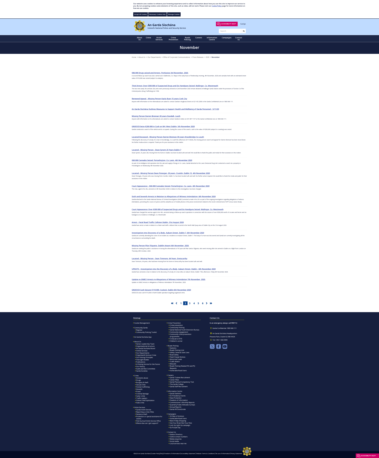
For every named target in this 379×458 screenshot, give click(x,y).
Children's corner (176, 341)
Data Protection (176, 398)
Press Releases (198, 57)
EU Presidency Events (178, 396)
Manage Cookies (174, 14)
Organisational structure (145, 346)
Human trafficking (143, 387)
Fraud (138, 391)
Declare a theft (141, 414)
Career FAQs (174, 380)
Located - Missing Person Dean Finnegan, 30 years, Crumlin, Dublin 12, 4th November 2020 (171, 173)
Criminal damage (142, 394)
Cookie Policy (217, 6)
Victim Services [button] (159, 38)
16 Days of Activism (177, 416)
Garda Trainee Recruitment (180, 377)
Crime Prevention (174, 323)
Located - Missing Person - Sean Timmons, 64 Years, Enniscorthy (159, 258)
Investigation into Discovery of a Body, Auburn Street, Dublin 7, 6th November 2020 (168, 233)
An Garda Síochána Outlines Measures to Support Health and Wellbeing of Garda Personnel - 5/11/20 (175, 109)
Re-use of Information (223, 453)
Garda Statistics (175, 393)
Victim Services (139, 407)
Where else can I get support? (147, 423)
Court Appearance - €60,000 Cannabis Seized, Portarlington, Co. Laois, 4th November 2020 (170, 186)
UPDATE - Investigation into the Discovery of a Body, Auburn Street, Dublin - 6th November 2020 (174, 269)
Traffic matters (141, 398)
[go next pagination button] (207, 303)
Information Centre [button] (212, 38)
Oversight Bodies (142, 360)
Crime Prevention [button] (173, 38)
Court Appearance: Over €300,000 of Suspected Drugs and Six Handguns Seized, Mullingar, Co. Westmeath (177, 209)
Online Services (141, 351)
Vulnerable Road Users (178, 370)
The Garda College (176, 384)
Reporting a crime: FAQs (145, 412)
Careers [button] (198, 37)
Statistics (173, 348)
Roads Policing (173, 346)
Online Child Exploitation (145, 400)
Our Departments (154, 57)
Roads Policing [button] (187, 38)
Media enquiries (176, 439)
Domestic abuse (142, 378)
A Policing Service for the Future (148, 364)
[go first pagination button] (172, 303)
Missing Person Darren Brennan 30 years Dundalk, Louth (156, 116)
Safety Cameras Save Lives (179, 352)
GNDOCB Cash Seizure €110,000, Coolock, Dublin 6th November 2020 (161, 290)
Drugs (138, 380)
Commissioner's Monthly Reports (182, 402)
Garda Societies (142, 371)
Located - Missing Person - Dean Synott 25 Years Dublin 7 (156, 150)
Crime (136, 376)
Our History (140, 366)
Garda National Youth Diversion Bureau (184, 330)
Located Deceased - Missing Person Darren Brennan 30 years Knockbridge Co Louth (168, 137)
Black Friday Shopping (178, 421)
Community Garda (141, 328)
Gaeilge (243, 24)
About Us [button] (139, 38)
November (216, 57)
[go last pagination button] (211, 303)
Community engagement (179, 332)
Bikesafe (173, 364)
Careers (171, 375)
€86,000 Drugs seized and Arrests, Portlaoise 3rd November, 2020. (160, 73)
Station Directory (176, 434)
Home (134, 57)
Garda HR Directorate (178, 409)
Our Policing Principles (144, 357)
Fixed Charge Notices (177, 357)
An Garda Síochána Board (145, 348)
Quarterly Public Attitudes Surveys (182, 405)
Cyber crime (140, 396)
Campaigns (172, 414)
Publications (140, 362)
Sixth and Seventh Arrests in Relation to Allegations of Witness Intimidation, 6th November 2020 (174, 196)
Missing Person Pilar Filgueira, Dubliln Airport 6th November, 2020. (160, 245)
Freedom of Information (179, 400)
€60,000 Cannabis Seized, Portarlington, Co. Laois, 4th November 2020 (162, 160)
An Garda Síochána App (143, 337)
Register (139, 330)
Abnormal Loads (176, 359)
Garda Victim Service (143, 410)
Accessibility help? (228, 24)
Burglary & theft (142, 382)
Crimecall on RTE (176, 339)
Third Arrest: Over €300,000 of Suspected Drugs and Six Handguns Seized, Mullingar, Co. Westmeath (175, 86)
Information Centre (175, 391)
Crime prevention (176, 325)
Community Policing (177, 327)
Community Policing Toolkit (146, 332)
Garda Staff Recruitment (179, 386)
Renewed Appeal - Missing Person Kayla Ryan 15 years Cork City (159, 98)
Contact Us (172, 432)
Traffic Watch (175, 361)
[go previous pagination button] (177, 303)
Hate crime (140, 403)
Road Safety (174, 355)
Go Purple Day (175, 427)
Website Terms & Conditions (205, 453)
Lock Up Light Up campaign (180, 425)
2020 (207, 57)
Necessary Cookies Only (157, 14)
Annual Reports (175, 407)
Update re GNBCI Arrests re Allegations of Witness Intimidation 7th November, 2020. (168, 279)
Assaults (139, 389)
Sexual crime (140, 385)
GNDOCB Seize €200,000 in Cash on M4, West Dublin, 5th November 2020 (163, 126)
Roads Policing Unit (177, 350)
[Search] (244, 31)
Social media (174, 441)
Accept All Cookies (140, 14)
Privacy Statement (236, 453)
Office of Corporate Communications (176, 57)
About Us (141, 57)
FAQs (162, 453)
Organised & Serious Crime (146, 355)
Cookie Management (142, 323)
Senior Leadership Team (145, 344)
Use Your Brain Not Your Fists (181, 423)
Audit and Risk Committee (145, 369)
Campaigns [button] (226, 37)
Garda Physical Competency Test (182, 382)
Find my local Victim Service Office (148, 421)
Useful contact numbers (179, 437)
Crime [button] (148, 37)
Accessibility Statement (188, 453)
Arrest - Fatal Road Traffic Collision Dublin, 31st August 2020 (158, 222)
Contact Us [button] (238, 38)
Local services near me (178, 443)
